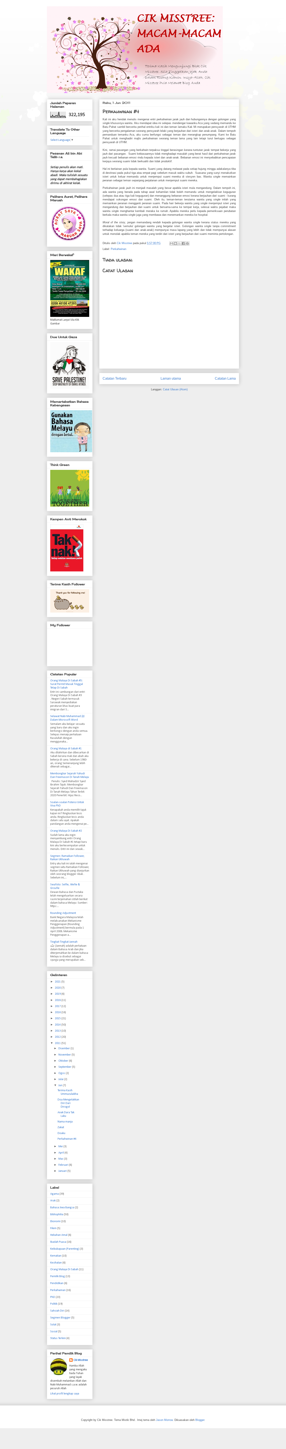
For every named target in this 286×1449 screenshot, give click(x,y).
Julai (61, 1079)
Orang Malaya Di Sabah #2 (66, 830)
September (65, 1067)
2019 (58, 994)
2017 (58, 1006)
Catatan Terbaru (114, 378)
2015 (58, 1018)
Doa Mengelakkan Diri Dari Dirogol (68, 1103)
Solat (53, 1324)
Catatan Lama (225, 378)
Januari (62, 1171)
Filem (53, 1228)
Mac (61, 1158)
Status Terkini (58, 1338)
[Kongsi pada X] (179, 243)
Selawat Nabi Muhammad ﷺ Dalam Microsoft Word (67, 718)
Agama (54, 1194)
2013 (58, 1030)
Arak (53, 1200)
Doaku (61, 1133)
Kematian (55, 1255)
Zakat (61, 1127)
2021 (58, 981)
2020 (58, 987)
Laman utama (171, 378)
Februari (63, 1165)
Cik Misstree (80, 1360)
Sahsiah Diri (57, 1310)
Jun (60, 1085)
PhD (52, 1297)
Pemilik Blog (57, 1276)
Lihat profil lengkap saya (64, 1393)
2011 (58, 1043)
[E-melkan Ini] (171, 243)
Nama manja (65, 1121)
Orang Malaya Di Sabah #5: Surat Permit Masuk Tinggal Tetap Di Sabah (66, 684)
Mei (60, 1146)
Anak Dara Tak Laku (66, 1114)
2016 (58, 1012)
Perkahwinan (118, 249)
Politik (53, 1303)
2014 (58, 1024)
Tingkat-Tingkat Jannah (63, 941)
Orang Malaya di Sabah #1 (66, 748)
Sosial (53, 1331)
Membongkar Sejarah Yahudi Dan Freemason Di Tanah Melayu (69, 775)
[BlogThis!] (175, 243)
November (65, 1054)
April (61, 1152)
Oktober (63, 1060)
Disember (64, 1048)
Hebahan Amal (58, 1235)
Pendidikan (56, 1283)
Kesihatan (56, 1262)
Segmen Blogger (60, 1317)
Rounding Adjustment (63, 913)
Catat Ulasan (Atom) (175, 389)
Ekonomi (55, 1221)
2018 (58, 1000)
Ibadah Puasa (58, 1242)
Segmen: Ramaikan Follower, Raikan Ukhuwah (67, 858)
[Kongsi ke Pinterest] (187, 243)
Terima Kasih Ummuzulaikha (68, 1092)
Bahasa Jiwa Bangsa (62, 1207)
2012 (58, 1037)
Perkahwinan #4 (67, 1139)
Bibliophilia (56, 1214)
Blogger (199, 1420)
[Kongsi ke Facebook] (183, 243)
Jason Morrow (164, 1420)
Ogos (62, 1073)
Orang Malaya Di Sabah (64, 1269)
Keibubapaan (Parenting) (64, 1248)
